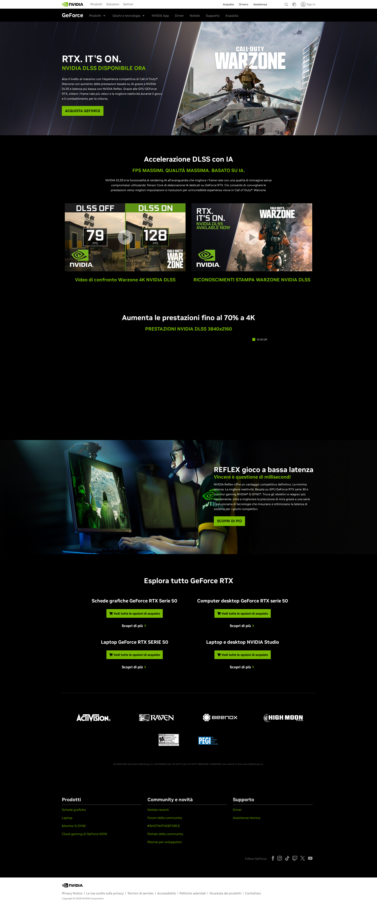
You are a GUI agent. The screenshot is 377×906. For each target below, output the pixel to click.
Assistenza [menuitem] (260, 4)
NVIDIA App (160, 15)
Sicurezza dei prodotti (225, 893)
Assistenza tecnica (246, 818)
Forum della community (164, 818)
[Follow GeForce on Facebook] (273, 858)
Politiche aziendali (192, 893)
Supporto (213, 15)
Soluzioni (112, 4)
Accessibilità (166, 893)
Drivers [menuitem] (243, 4)
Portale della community (165, 834)
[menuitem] (96, 4)
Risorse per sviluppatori (164, 842)
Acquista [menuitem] (228, 4)
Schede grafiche (74, 810)
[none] (286, 3)
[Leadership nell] (72, 4)
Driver (179, 15)
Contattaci (253, 893)
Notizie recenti (158, 810)
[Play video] (125, 237)
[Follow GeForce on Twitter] (302, 858)
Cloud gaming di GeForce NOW (84, 834)
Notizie (195, 15)
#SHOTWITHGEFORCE (163, 826)
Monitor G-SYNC (74, 826)
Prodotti (96, 4)
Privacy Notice (72, 893)
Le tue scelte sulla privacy (105, 893)
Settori (128, 4)
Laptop (67, 818)
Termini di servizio (140, 893)
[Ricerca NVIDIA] (286, 4)
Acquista (231, 15)
